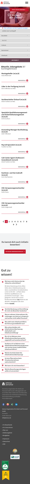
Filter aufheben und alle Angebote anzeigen (15, 28)
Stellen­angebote (7, 433)
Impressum (6, 439)
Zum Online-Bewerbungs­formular (14, 251)
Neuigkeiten (6, 435)
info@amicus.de (6, 418)
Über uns (5, 430)
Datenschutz (6, 441)
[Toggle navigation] (26, 3)
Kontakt (12, 303)
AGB (4, 444)
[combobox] (15, 36)
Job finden (14, 60)
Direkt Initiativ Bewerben (18, 9)
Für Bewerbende (7, 425)
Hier (18, 299)
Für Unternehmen (8, 427)
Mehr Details (22, 80)
